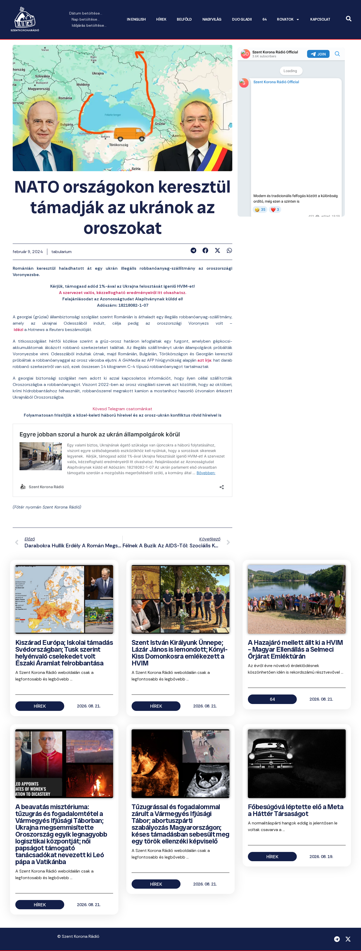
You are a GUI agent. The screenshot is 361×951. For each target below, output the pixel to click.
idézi (18, 329)
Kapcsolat (320, 19)
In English (136, 19)
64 (264, 19)
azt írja (204, 360)
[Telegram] (337, 939)
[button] (193, 250)
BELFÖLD (184, 19)
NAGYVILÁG (211, 19)
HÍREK (161, 19)
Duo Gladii (242, 19)
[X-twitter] (348, 939)
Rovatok (285, 19)
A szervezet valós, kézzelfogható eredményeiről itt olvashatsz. (122, 292)
